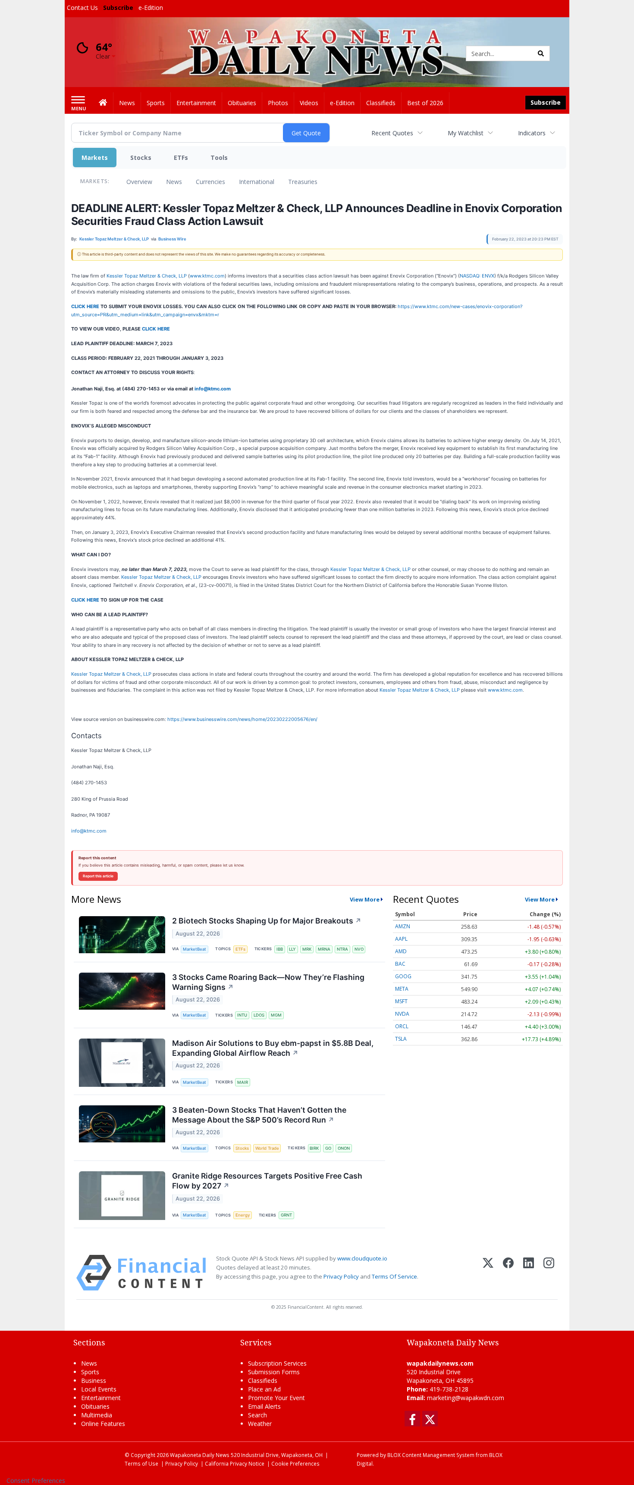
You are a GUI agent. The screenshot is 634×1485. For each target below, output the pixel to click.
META (401, 988)
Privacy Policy (341, 1276)
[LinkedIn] (528, 1273)
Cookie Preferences (295, 1463)
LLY (292, 949)
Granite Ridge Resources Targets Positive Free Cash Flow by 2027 (267, 1180)
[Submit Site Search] (540, 53)
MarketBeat (194, 949)
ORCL (401, 1026)
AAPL (401, 938)
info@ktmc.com (213, 389)
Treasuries (302, 182)
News (174, 182)
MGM (276, 1015)
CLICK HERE (85, 306)
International (256, 182)
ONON (344, 1148)
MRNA (324, 949)
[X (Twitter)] (488, 1273)
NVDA (402, 1013)
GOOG (403, 976)
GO (328, 1148)
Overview (139, 182)
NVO (359, 949)
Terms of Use (141, 1463)
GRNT (286, 1215)
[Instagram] (549, 1273)
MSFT (401, 1001)
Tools (219, 157)
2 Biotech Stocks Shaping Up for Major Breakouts (266, 920)
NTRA (342, 949)
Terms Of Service (394, 1276)
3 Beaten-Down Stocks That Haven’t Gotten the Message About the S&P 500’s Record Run (259, 1114)
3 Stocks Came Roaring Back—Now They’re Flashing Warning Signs (268, 982)
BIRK (314, 1148)
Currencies (210, 182)
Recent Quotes (392, 133)
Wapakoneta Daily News (199, 1454)
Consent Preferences (35, 1480)
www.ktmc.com (207, 276)
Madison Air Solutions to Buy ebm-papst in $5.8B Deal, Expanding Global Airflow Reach (272, 1048)
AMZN (402, 926)
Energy (242, 1215)
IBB (279, 949)
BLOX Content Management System (430, 1454)
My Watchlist (465, 133)
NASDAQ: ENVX (477, 276)
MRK (306, 949)
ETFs (181, 157)
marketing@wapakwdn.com (465, 1398)
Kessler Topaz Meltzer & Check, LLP (147, 276)
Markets (95, 157)
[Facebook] (508, 1273)
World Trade (267, 1148)
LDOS (259, 1015)
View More (365, 899)
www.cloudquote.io (362, 1258)
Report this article (98, 876)
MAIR (242, 1082)
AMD (401, 951)
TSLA (401, 1038)
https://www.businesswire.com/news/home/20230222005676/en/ (242, 719)
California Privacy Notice (234, 1463)
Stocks (140, 157)
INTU (242, 1015)
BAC (400, 963)
